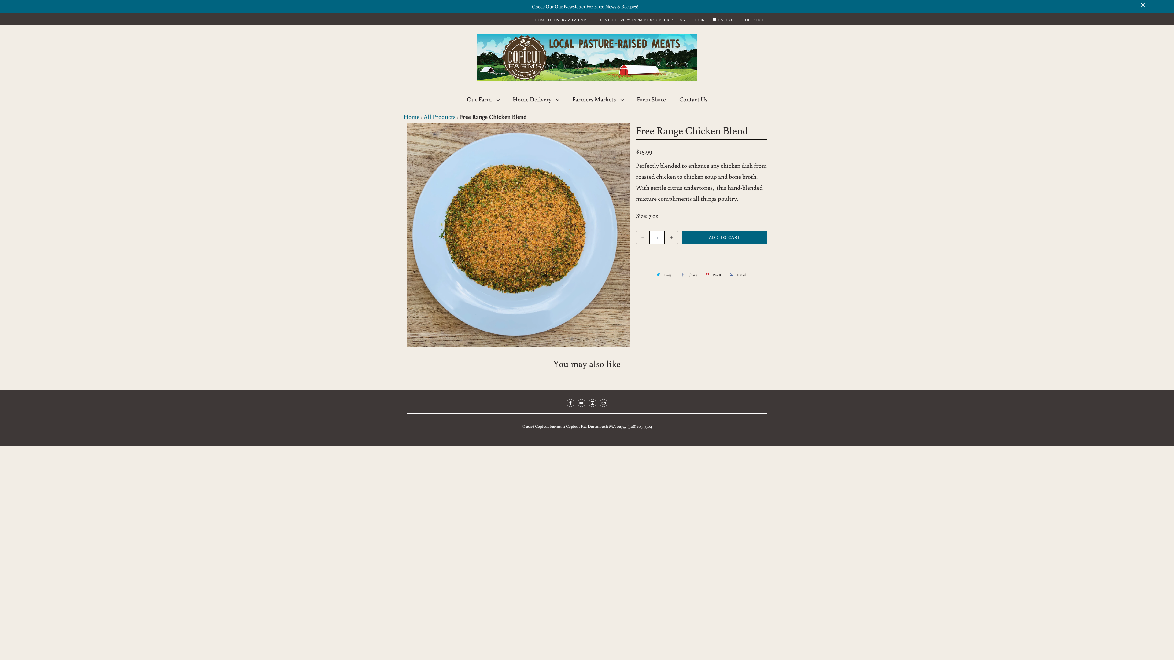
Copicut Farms (548, 426)
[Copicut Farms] (587, 58)
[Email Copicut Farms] (603, 403)
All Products (440, 116)
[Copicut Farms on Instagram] (592, 403)
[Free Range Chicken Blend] (518, 234)
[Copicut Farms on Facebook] (570, 403)
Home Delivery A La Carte (563, 20)
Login (698, 20)
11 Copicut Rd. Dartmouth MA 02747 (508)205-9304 (607, 426)
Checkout (753, 20)
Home (411, 116)
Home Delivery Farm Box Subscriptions (641, 20)
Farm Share (651, 99)
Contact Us (693, 99)
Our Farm (480, 99)
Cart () (726, 20)
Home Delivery (533, 99)
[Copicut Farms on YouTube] (581, 403)
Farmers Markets (594, 99)
